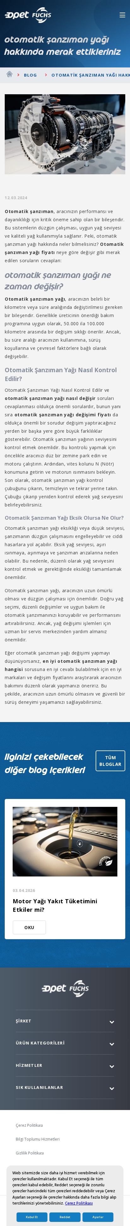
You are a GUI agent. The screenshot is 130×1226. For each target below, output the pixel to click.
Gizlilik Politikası (30, 1153)
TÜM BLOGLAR (110, 761)
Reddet (65, 1217)
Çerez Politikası (79, 1203)
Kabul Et (32, 1217)
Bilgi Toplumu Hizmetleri (38, 1139)
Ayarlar (97, 1217)
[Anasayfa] (9, 75)
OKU (29, 927)
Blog (30, 75)
